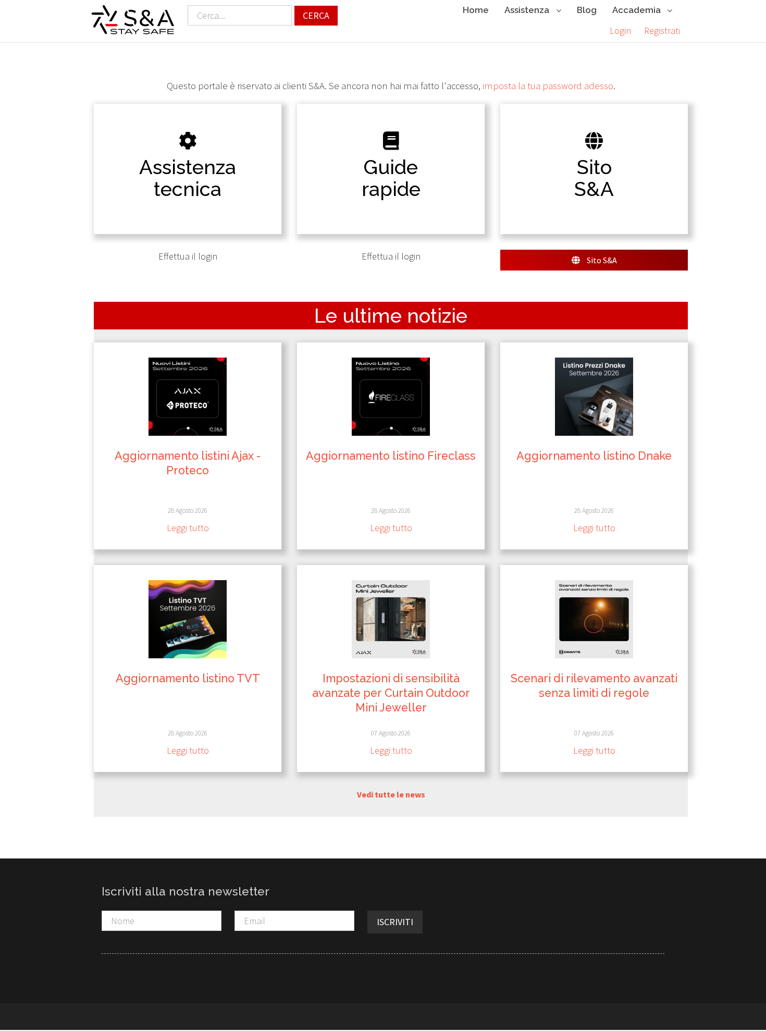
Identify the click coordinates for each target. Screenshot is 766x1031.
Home (476, 10)
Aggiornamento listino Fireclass (391, 455)
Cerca (316, 15)
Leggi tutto (188, 528)
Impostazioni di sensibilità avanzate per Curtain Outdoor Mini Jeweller (391, 693)
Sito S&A (601, 260)
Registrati (662, 30)
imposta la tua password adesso (548, 86)
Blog (587, 10)
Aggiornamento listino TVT (188, 678)
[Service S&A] (133, 20)
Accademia (637, 10)
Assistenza (527, 10)
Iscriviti (395, 922)
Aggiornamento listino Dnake (594, 455)
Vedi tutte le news (391, 794)
